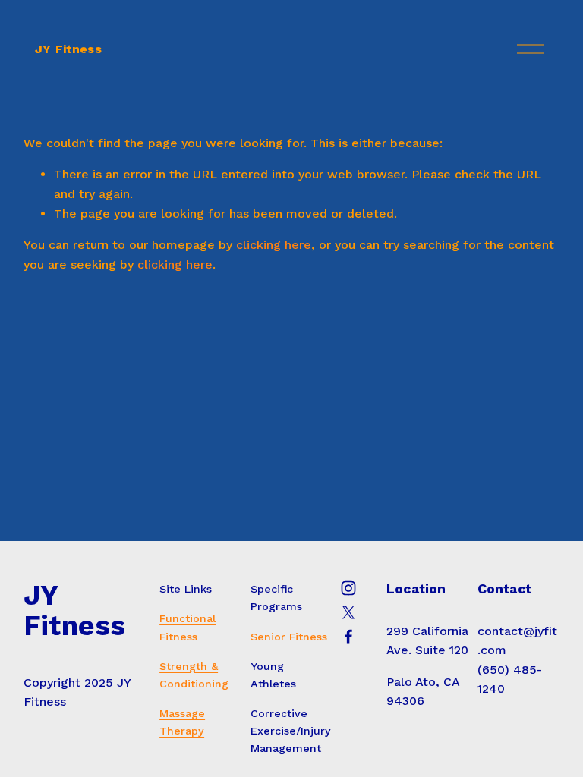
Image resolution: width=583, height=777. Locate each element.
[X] (348, 612)
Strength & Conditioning (193, 675)
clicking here (273, 245)
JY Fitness (68, 49)
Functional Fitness (187, 627)
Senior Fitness (289, 637)
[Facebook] (348, 636)
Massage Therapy (182, 722)
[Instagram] (348, 588)
